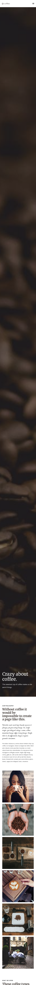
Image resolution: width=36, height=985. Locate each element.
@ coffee (6, 4)
